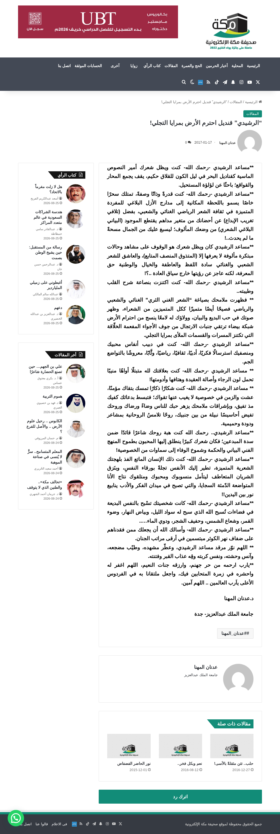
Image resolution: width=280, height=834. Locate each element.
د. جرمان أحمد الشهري (44, 494)
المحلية (237, 65)
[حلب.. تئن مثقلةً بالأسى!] (231, 746)
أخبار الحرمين (217, 65)
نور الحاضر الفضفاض (134, 763)
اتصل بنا (64, 65)
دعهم (58, 307)
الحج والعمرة (192, 65)
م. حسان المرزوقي (46, 438)
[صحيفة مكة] (231, 31)
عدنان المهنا (227, 142)
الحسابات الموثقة (88, 65)
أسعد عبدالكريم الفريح (44, 198)
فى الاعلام (59, 824)
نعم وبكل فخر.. (189, 763)
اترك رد (180, 796)
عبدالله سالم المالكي (45, 294)
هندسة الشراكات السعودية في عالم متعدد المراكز (48, 217)
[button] (16, 818)
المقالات (171, 65)
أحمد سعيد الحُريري (46, 468)
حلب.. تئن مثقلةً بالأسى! (233, 763)
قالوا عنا (42, 824)
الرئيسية (253, 65)
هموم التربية (52, 396)
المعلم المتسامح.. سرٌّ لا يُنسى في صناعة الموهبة (45, 456)
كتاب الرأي (152, 65)
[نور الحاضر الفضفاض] (128, 746)
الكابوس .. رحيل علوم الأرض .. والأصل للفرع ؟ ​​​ (44, 426)
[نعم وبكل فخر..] (180, 746)
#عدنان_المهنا (234, 633)
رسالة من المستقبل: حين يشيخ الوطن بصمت (45, 252)
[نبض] (200, 82)
